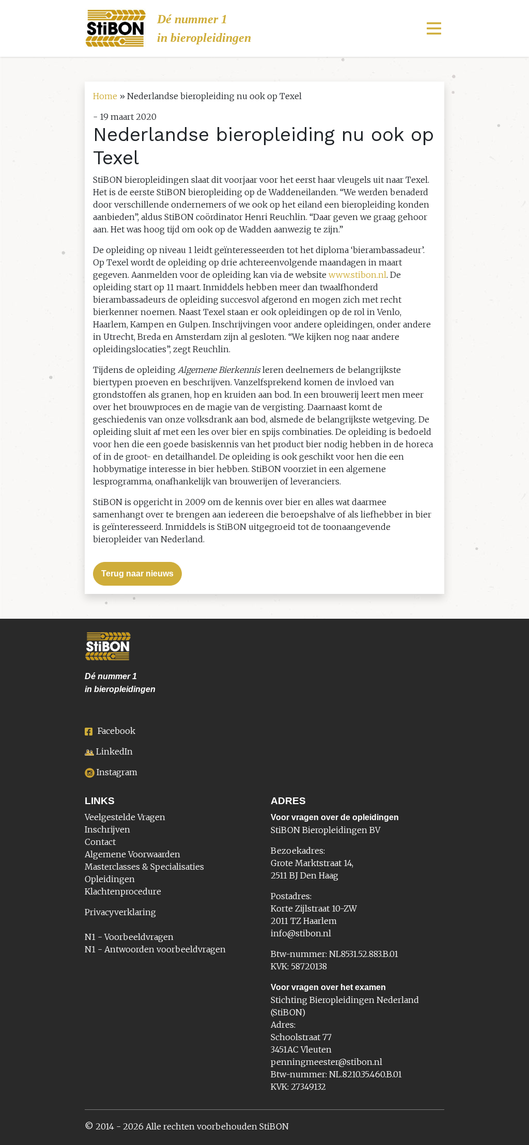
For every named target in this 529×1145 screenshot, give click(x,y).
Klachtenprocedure (123, 891)
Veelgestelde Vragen (125, 817)
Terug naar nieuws (137, 573)
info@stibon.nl (301, 933)
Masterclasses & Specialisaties (144, 866)
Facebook (116, 731)
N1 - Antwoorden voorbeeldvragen (155, 949)
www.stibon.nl (357, 275)
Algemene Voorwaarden (132, 854)
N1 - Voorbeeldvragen (129, 937)
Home (105, 96)
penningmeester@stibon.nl (326, 1062)
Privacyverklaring (120, 912)
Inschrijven (107, 829)
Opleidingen (110, 879)
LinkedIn (114, 751)
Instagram (117, 772)
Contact (100, 842)
